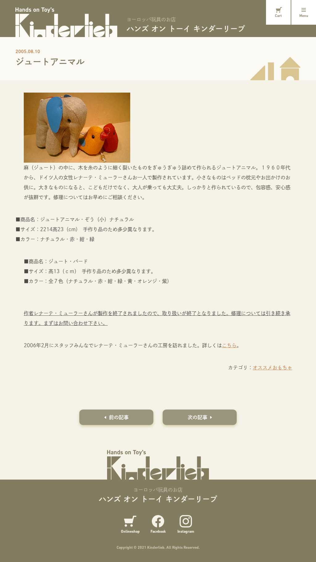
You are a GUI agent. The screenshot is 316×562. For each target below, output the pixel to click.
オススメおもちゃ (272, 367)
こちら (229, 345)
